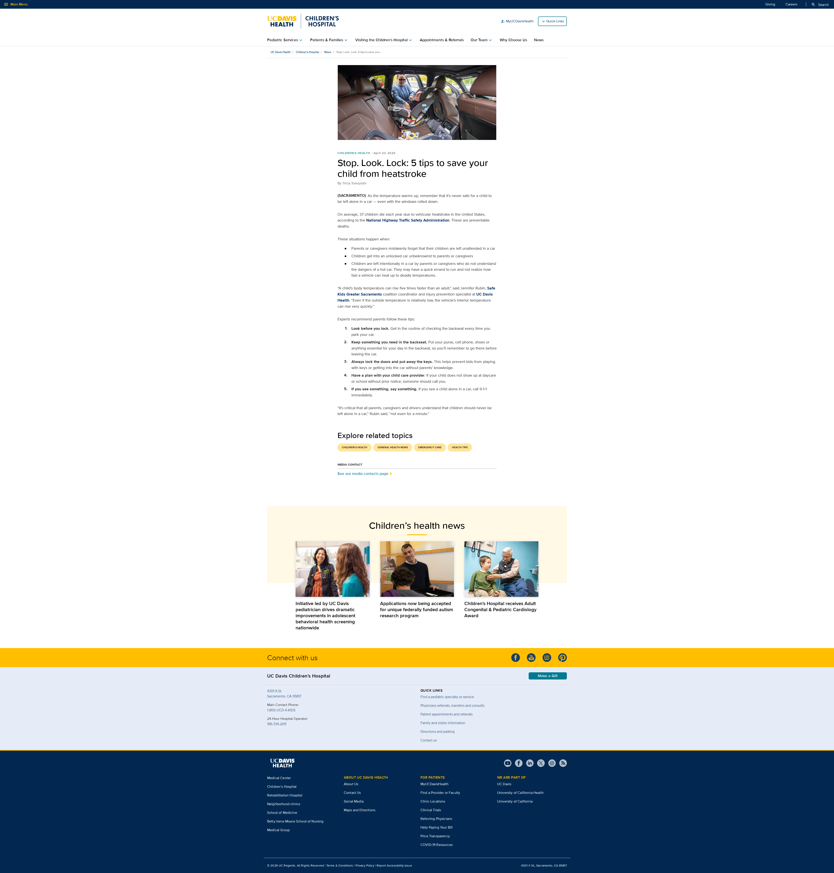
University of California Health (520, 792)
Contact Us (352, 792)
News (539, 40)
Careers (791, 4)
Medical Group (278, 829)
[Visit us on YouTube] (507, 763)
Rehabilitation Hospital (284, 795)
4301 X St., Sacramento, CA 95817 (544, 865)
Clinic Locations (432, 801)
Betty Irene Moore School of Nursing (295, 821)
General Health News (393, 447)
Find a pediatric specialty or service (447, 696)
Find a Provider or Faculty (440, 792)
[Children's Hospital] (303, 21)
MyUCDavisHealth (517, 21)
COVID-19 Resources (436, 844)
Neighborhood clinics (283, 803)
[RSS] (561, 763)
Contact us (428, 740)
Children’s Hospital (307, 52)
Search (820, 4)
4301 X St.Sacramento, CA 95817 (284, 693)
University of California (515, 801)
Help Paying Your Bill (436, 827)
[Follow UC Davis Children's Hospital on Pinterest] (562, 657)
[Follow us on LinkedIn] (528, 763)
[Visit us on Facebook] (517, 763)
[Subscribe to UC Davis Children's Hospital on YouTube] (531, 657)
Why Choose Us (513, 40)
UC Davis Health (281, 52)
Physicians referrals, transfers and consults (452, 705)
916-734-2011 (276, 723)
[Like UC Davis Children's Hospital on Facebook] (515, 657)
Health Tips (460, 447)
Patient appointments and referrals (446, 714)
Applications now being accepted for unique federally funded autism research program (416, 609)
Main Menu (15, 4)
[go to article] (333, 569)
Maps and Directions (359, 809)
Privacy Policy (365, 865)
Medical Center (279, 777)
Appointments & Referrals (442, 40)
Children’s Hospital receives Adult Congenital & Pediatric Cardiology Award (500, 609)
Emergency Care (430, 447)
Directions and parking (437, 731)
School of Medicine (282, 812)
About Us (351, 783)
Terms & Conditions (339, 865)
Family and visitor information (442, 722)
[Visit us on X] (539, 763)
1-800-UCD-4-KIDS (281, 709)
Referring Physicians (436, 818)
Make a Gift (548, 676)
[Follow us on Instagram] (550, 763)
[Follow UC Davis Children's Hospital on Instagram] (547, 657)
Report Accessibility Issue (394, 865)
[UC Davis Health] (282, 763)
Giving (770, 4)
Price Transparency (435, 836)
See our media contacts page (363, 473)
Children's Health (354, 153)
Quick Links (555, 21)
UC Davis (504, 783)
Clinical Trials (430, 809)
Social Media (354, 801)
